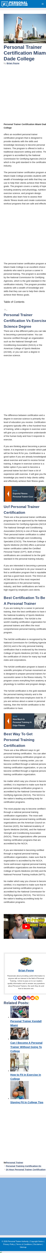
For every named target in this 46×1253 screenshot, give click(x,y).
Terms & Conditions (24, 1244)
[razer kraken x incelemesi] (23, 1252)
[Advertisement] (23, 95)
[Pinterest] (20, 998)
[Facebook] (15, 998)
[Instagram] (28, 998)
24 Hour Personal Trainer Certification (26, 1169)
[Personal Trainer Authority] (14, 4)
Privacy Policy (9, 1244)
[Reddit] (32, 998)
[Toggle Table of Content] (5, 309)
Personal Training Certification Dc (23, 1166)
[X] (24, 998)
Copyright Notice (36, 1241)
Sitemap (23, 1247)
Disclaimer (37, 1244)
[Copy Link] (37, 998)
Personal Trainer (14, 1162)
